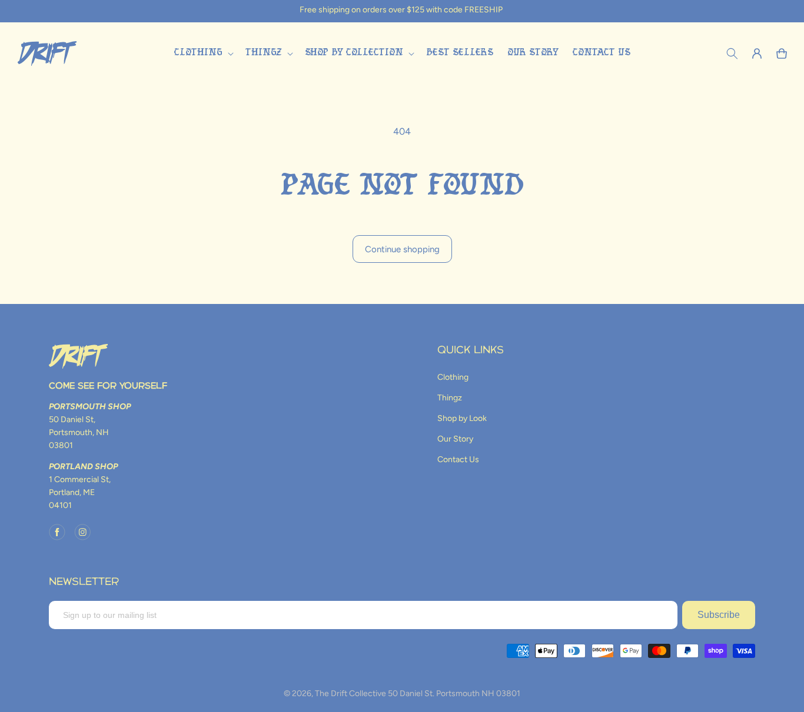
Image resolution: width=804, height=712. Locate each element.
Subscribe (718, 615)
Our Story (455, 439)
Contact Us (458, 459)
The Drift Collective (350, 693)
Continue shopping (402, 249)
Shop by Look (462, 418)
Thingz (449, 398)
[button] (202, 53)
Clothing (453, 377)
